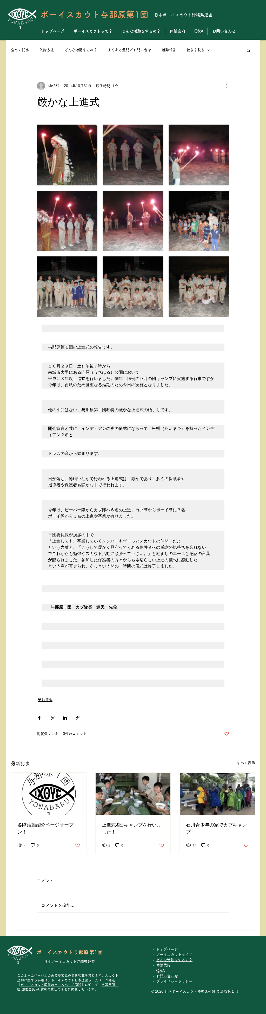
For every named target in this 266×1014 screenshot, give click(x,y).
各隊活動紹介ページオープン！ (45, 828)
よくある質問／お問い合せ (129, 50)
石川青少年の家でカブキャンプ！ (216, 828)
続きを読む (196, 50)
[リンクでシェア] (77, 717)
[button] (248, 50)
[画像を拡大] (67, 155)
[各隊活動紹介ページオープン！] (48, 794)
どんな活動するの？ (80, 50)
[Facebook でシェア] (39, 717)
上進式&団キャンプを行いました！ (131, 828)
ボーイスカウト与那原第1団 (94, 14)
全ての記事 (20, 50)
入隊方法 (46, 50)
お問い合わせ (169, 976)
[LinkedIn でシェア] (64, 717)
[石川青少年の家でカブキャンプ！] (217, 794)
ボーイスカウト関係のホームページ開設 (51, 984)
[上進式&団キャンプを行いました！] (133, 794)
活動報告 (169, 50)
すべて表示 (246, 763)
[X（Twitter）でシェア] (52, 717)
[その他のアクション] (226, 86)
